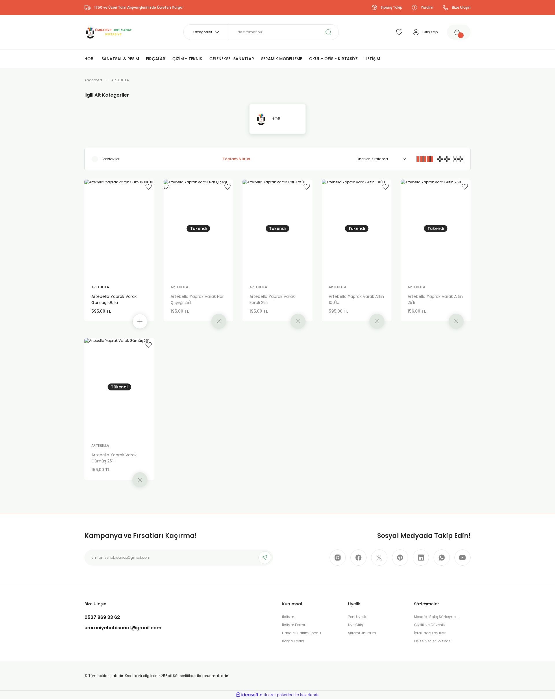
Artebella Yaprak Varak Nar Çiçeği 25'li (197, 299)
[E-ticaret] (277, 695)
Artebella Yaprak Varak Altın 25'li (435, 299)
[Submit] (264, 557)
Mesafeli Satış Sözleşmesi (436, 616)
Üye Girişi (356, 624)
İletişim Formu (294, 624)
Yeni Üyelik (357, 616)
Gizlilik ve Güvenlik (429, 624)
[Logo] (108, 31)
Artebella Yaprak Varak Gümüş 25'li (114, 458)
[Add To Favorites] (148, 186)
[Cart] (459, 32)
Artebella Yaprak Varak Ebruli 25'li (272, 299)
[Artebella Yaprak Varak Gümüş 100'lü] (119, 228)
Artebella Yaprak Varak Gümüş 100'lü (114, 299)
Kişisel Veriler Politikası (433, 641)
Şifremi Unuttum (362, 632)
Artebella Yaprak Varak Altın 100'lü (356, 299)
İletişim (288, 616)
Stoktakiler (110, 158)
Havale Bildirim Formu (301, 632)
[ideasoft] (247, 695)
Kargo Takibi (293, 641)
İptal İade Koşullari (430, 632)
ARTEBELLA (120, 80)
